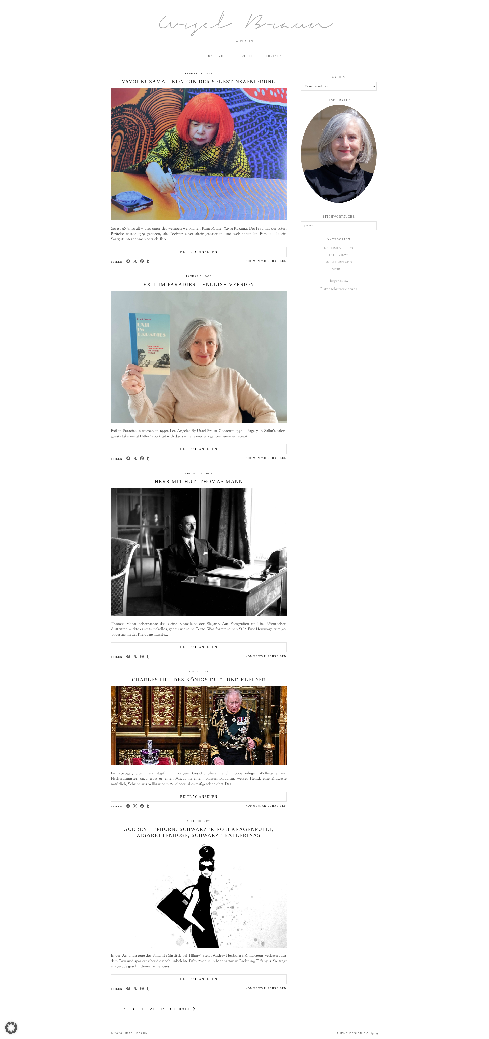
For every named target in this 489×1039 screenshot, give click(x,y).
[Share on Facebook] (128, 261)
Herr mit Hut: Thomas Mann (199, 481)
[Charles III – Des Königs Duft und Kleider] (199, 764)
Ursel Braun (244, 25)
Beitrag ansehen (199, 252)
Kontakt (273, 56)
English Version (338, 247)
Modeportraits (338, 262)
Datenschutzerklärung (338, 289)
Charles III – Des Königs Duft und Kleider (199, 679)
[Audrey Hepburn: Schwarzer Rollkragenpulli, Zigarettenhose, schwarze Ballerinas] (199, 946)
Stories (338, 269)
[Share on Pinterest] (142, 261)
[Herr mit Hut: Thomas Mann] (199, 614)
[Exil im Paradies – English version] (199, 422)
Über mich (217, 56)
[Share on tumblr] (148, 261)
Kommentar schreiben (266, 261)
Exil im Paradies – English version (198, 284)
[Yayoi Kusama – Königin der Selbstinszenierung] (199, 219)
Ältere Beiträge (171, 1009)
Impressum (339, 281)
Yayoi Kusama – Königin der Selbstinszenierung (198, 81)
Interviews (339, 255)
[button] (11, 1028)
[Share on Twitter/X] (135, 261)
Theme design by (357, 1033)
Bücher (246, 56)
